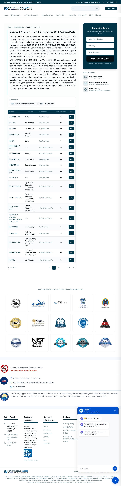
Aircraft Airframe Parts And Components (46, 147)
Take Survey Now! (31, 460)
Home (6, 15)
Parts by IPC (60, 15)
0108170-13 (14, 165)
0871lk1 (12, 123)
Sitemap (98, 15)
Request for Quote (100, 59)
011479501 (13, 178)
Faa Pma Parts (44, 117)
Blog (91, 15)
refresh (115, 410)
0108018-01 (14, 135)
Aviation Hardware (31, 15)
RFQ (71, 117)
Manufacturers (47, 15)
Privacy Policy (68, 424)
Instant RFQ (111, 8)
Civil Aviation (15, 15)
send (115, 468)
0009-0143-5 (14, 252)
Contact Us (82, 15)
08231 (11, 141)
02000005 (13, 227)
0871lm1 (12, 128)
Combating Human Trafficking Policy (70, 438)
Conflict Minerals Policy (69, 431)
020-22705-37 (15, 186)
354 (68, 268)
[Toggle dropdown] (21, 15)
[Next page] (74, 268)
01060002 (13, 233)
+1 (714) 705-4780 (111, 2)
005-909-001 (14, 159)
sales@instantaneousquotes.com (89, 2)
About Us (72, 15)
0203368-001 (14, 242)
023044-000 (14, 117)
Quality (46, 437)
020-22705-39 (15, 198)
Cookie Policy (68, 427)
